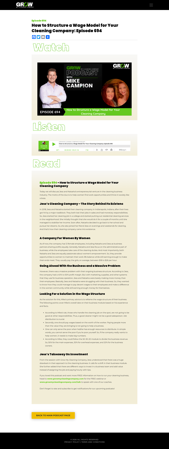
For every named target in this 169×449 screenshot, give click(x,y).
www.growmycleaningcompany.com (65, 379)
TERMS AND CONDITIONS (93, 442)
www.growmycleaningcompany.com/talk (60, 382)
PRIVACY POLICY (72, 442)
